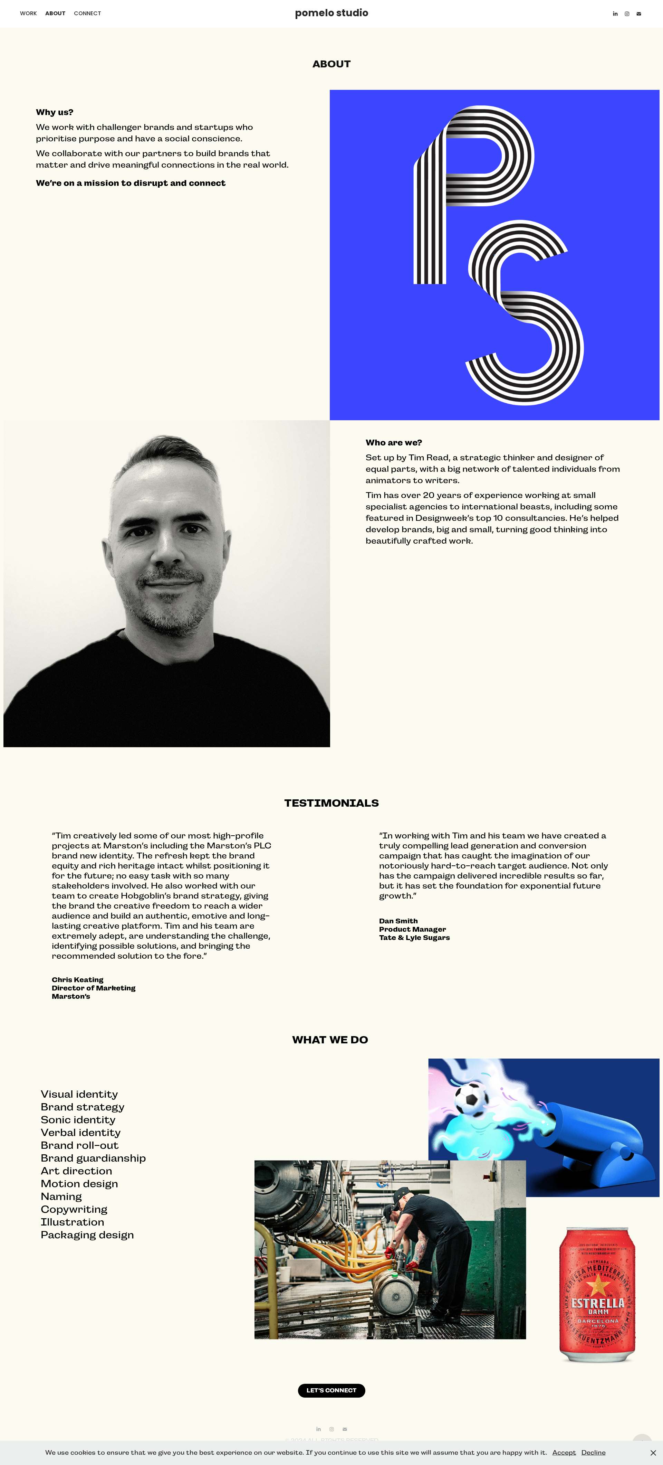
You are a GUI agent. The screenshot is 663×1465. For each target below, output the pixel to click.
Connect (87, 13)
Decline (594, 1452)
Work (28, 13)
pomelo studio (331, 14)
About (55, 14)
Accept (564, 1452)
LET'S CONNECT (332, 1390)
